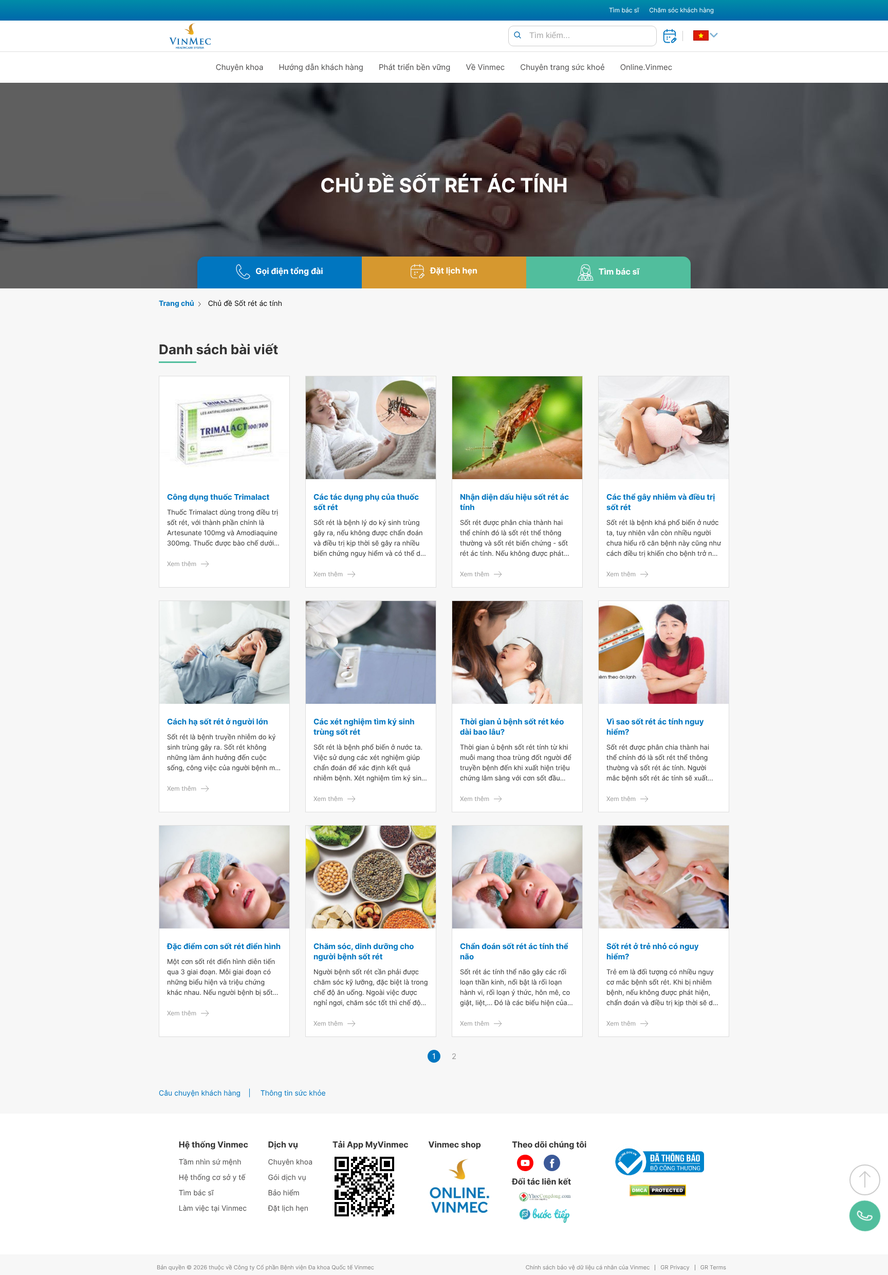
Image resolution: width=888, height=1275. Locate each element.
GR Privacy (674, 1267)
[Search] (517, 36)
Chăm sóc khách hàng (681, 10)
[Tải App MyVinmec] (364, 1186)
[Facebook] (552, 1163)
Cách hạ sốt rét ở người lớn (217, 721)
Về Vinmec (485, 67)
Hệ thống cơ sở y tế (212, 1177)
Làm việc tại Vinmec (213, 1208)
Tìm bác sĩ (624, 10)
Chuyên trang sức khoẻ (562, 67)
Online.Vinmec (646, 67)
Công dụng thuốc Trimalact (218, 497)
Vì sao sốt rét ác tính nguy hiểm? (655, 727)
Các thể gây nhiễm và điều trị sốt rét (660, 502)
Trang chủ (176, 303)
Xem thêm (181, 564)
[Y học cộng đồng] (545, 1197)
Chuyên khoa (240, 67)
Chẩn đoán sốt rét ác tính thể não (514, 951)
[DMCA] (658, 1190)
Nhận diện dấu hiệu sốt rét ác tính (514, 502)
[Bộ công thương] (658, 1161)
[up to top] (864, 1179)
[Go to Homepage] (190, 36)
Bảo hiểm (284, 1193)
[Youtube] (525, 1163)
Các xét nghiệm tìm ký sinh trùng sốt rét (364, 727)
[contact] (865, 1216)
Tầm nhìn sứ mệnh (210, 1162)
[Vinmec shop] (460, 1186)
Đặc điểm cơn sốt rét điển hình (224, 946)
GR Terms (713, 1267)
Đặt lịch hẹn (288, 1208)
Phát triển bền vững (415, 67)
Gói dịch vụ (287, 1177)
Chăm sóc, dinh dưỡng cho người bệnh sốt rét (363, 951)
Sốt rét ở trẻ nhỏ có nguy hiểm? (652, 951)
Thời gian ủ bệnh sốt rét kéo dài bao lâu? (512, 727)
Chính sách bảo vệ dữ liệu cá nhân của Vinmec (588, 1267)
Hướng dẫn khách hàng (321, 67)
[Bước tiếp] (545, 1215)
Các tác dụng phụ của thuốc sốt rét (366, 502)
